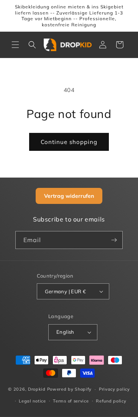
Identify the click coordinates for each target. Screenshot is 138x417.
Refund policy (111, 401)
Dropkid (37, 389)
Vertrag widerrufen (69, 195)
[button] (15, 44)
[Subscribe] (113, 240)
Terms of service (71, 401)
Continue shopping (69, 141)
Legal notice (32, 401)
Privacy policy (114, 389)
